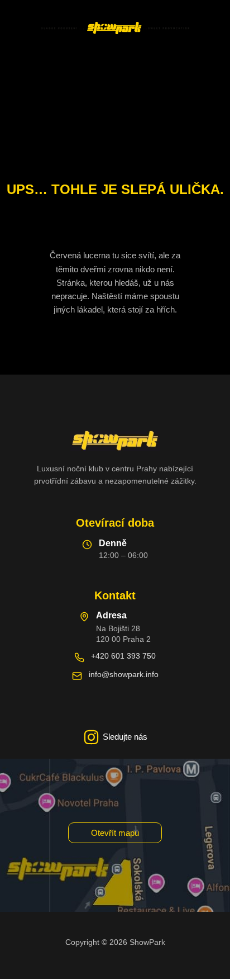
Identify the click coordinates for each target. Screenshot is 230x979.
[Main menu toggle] (115, 67)
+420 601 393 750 (123, 655)
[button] (115, 832)
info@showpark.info (124, 674)
